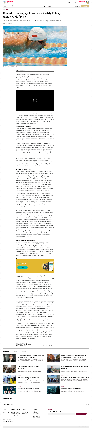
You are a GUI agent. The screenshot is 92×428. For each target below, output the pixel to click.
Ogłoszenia (24, 411)
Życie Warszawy (36, 417)
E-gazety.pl (35, 411)
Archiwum (24, 413)
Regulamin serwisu (15, 412)
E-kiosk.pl (35, 409)
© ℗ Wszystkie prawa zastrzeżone (23, 344)
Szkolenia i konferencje (8, 421)
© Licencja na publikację (21, 343)
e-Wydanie (77, 6)
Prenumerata (25, 412)
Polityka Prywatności (15, 409)
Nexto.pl (35, 412)
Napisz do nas (6, 412)
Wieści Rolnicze (36, 416)
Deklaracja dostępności (16, 415)
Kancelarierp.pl (36, 415)
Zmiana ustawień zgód (16, 411)
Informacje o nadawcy (15, 413)
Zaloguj (85, 6)
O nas (4, 409)
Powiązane (6, 351)
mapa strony (5, 424)
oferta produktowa (24, 424)
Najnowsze (24, 351)
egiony (49, 6)
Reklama (24, 409)
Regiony (7, 9)
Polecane (15, 351)
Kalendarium (14, 424)
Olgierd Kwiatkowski (20, 70)
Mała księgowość (36, 413)
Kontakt (4, 411)
